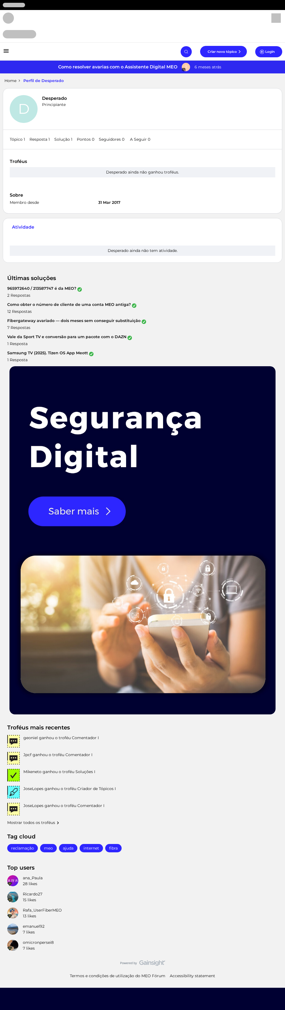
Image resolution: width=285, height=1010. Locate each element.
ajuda (68, 848)
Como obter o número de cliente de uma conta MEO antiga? (69, 304)
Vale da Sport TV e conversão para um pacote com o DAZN (66, 336)
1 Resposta (17, 343)
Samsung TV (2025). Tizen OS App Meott (47, 352)
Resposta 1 (40, 139)
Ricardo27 (32, 894)
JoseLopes (33, 788)
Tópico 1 (17, 139)
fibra (113, 848)
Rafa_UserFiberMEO (42, 910)
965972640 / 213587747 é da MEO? (41, 288)
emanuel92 (34, 926)
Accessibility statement (192, 975)
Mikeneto (32, 771)
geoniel (30, 737)
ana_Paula (33, 877)
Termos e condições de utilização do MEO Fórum (117, 975)
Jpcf (27, 754)
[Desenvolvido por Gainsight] (142, 964)
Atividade (23, 227)
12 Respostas (19, 311)
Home (10, 80)
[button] (6, 52)
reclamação (22, 848)
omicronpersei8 (38, 942)
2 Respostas (18, 295)
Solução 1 (63, 139)
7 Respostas (18, 327)
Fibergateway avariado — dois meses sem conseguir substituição (74, 320)
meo (48, 848)
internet (91, 848)
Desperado (54, 98)
